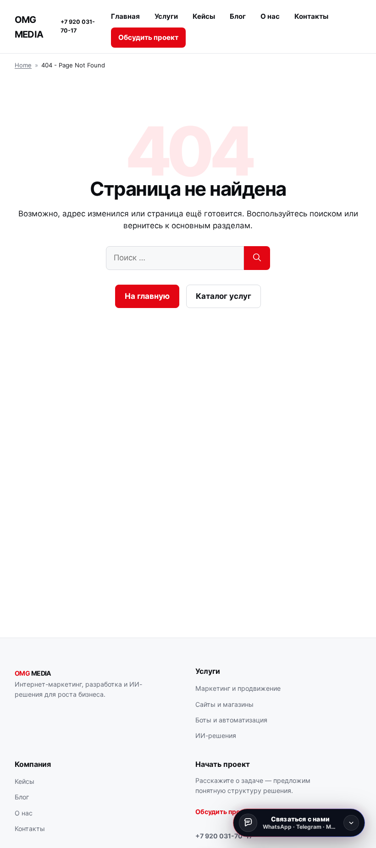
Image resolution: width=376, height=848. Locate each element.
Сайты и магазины (224, 704)
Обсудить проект (148, 37)
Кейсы (204, 16)
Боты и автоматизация (231, 720)
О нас (270, 16)
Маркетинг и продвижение (238, 688)
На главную (147, 296)
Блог (238, 16)
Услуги (166, 16)
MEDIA (33, 673)
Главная (125, 16)
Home (23, 65)
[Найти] (257, 258)
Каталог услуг (223, 296)
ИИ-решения (215, 735)
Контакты (311, 16)
